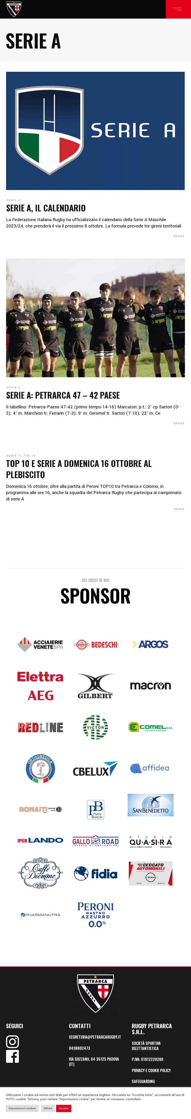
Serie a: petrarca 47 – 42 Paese (63, 395)
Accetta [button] (63, 1108)
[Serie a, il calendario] (95, 131)
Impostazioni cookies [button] (22, 1108)
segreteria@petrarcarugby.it (95, 1037)
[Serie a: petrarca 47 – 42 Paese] (95, 317)
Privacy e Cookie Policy (151, 1070)
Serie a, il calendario (46, 207)
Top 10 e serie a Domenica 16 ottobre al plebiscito (79, 468)
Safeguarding (143, 1081)
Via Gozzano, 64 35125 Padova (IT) (94, 1061)
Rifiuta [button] (48, 1108)
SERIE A (14, 200)
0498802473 (79, 1048)
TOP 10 (30, 455)
